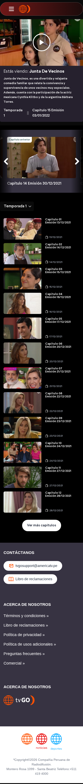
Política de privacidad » (24, 635)
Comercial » (14, 663)
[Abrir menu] (11, 9)
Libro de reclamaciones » (26, 625)
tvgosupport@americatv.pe (36, 566)
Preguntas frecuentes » (24, 654)
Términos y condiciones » (26, 616)
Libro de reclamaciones (33, 579)
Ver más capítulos (41, 525)
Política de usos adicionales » (30, 644)
